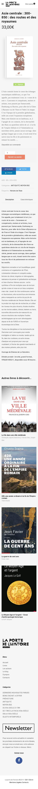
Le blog (5, 672)
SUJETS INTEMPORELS (12, 717)
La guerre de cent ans (10, 557)
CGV (26, 780)
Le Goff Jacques (7, 619)
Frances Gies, (26, 437)
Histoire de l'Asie (16, 191)
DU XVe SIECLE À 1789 (11, 708)
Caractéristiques (27, 200)
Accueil (5, 663)
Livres (5, 666)
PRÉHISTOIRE (8, 699)
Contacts (6, 678)
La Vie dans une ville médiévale (14, 435)
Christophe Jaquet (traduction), (12, 437)
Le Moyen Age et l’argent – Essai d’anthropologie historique (15, 616)
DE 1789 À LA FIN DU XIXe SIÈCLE (15, 711)
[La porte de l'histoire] (13, 4)
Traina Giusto (6, 501)
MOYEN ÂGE (25, 186)
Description (9, 200)
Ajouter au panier (15, 157)
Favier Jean (5, 559)
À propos (6, 675)
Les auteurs (7, 669)
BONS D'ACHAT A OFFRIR (12, 696)
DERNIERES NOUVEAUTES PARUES (16, 693)
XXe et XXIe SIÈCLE (10, 714)
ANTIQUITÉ (15, 186)
